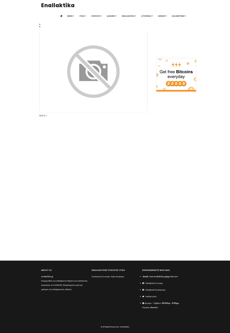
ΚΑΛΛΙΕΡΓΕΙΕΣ (178, 16)
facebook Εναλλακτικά (155, 290)
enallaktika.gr (47, 276)
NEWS (69, 16)
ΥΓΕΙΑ (81, 16)
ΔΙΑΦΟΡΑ (111, 16)
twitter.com (151, 296)
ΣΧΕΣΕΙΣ (161, 16)
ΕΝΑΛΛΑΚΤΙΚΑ (128, 16)
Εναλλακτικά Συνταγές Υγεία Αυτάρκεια (108, 276)
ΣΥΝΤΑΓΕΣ (95, 16)
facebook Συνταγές (154, 283)
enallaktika (124, 327)
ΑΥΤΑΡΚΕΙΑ (146, 16)
